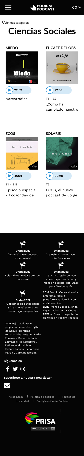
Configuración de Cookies (52, 401)
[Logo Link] (42, 8)
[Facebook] (7, 369)
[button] (8, 7)
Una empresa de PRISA (42, 418)
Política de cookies (42, 396)
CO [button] (75, 7)
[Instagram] (22, 369)
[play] (9, 90)
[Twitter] (15, 369)
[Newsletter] (42, 386)
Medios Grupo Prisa (42, 428)
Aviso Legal (16, 396)
